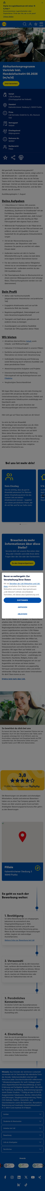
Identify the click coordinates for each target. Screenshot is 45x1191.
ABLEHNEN (22, 614)
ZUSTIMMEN (22, 600)
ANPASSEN (22, 607)
